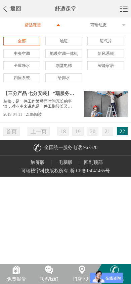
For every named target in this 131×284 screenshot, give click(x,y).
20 (92, 131)
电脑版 (65, 162)
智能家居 (106, 65)
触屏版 (38, 162)
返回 (15, 8)
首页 (11, 131)
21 (107, 131)
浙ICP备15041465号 (90, 170)
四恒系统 (22, 77)
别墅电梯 (64, 65)
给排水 (64, 77)
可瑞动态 (98, 25)
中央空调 (22, 53)
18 (63, 131)
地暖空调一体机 (64, 53)
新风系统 (106, 53)
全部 (22, 41)
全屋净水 (22, 65)
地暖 (64, 41)
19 (78, 131)
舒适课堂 (33, 25)
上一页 (39, 131)
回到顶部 (93, 162)
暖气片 (106, 41)
